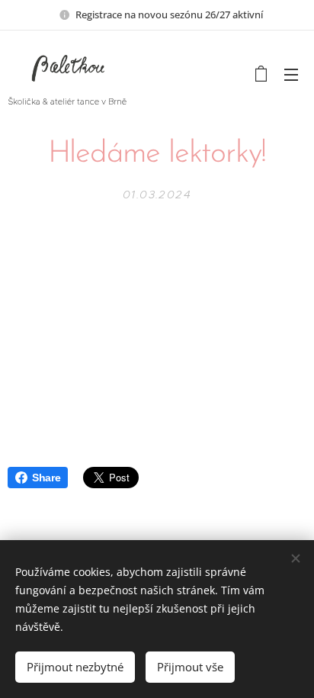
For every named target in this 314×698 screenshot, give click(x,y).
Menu (291, 74)
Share (46, 477)
